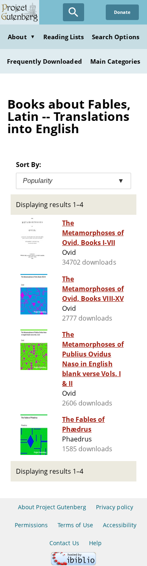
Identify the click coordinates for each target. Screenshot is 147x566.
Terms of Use (75, 525)
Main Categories (115, 61)
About (21, 37)
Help (95, 543)
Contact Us (64, 543)
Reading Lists (63, 37)
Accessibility (120, 525)
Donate (122, 12)
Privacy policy (114, 507)
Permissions (31, 525)
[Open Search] (73, 12)
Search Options (115, 37)
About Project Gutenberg (52, 507)
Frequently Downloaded (44, 61)
